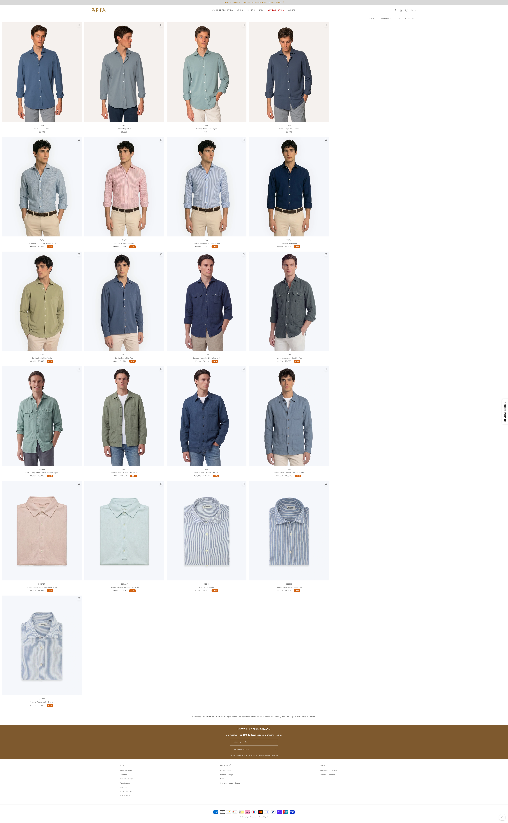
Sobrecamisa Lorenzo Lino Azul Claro (289, 473)
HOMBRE (251, 10)
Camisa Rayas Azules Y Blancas (289, 587)
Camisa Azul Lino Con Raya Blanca (42, 243)
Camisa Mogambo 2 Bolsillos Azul (206, 358)
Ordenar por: (373, 18)
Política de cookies (327, 775)
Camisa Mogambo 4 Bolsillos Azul (288, 358)
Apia (247, 817)
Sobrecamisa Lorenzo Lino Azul (206, 473)
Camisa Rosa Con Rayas (124, 243)
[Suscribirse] (275, 750)
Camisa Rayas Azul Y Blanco (41, 702)
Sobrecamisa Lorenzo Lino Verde (124, 473)
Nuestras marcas (127, 779)
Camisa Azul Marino (289, 243)
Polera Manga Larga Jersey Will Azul (124, 587)
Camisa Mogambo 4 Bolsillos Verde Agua (42, 473)
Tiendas (123, 775)
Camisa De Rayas (206, 587)
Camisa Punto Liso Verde (42, 358)
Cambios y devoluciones (230, 783)
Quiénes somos (126, 770)
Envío (222, 779)
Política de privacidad (328, 770)
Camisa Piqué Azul (41, 129)
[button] (222, 10)
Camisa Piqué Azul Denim (289, 129)
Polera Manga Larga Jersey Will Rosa (42, 587)
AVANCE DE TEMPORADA (222, 10)
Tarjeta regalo (125, 783)
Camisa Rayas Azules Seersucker (206, 243)
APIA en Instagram (127, 791)
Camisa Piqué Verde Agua (206, 129)
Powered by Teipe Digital (259, 817)
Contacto (124, 787)
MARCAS (291, 10)
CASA (261, 10)
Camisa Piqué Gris (124, 129)
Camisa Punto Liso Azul (124, 358)
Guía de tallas (225, 770)
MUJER (240, 10)
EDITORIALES (126, 795)
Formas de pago (226, 775)
